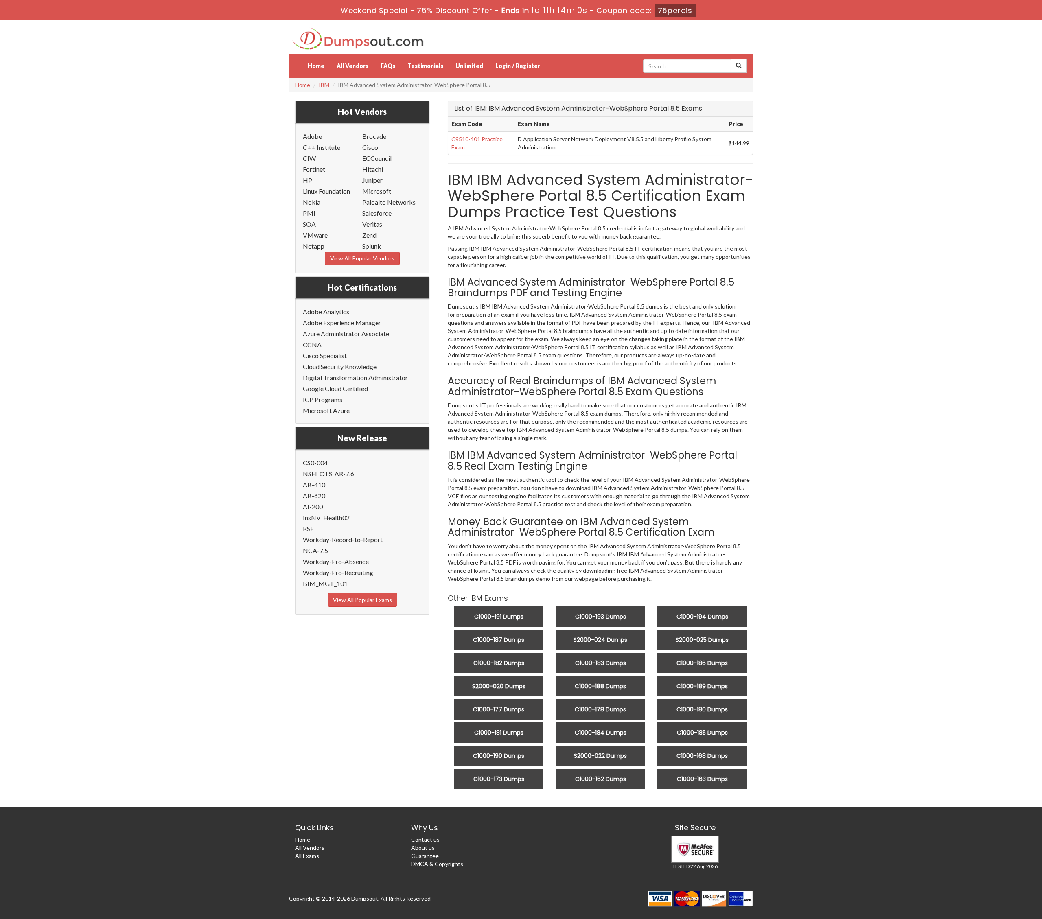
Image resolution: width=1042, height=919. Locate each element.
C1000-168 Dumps (702, 756)
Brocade (374, 136)
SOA (309, 224)
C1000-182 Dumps (498, 663)
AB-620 (314, 495)
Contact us (425, 839)
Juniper (372, 180)
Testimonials (425, 65)
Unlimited (469, 65)
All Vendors (352, 65)
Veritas (372, 224)
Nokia (311, 202)
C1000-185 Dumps (702, 733)
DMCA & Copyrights (437, 863)
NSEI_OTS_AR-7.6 (328, 473)
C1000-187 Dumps (498, 640)
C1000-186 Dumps (702, 663)
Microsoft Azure (326, 410)
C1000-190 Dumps (498, 756)
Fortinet (314, 169)
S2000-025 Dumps (702, 640)
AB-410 (314, 484)
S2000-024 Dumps (600, 640)
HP (307, 180)
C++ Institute (321, 147)
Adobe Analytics (326, 311)
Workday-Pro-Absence (336, 561)
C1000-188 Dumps (600, 686)
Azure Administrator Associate (346, 333)
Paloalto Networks (389, 202)
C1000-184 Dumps (600, 733)
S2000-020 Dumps (498, 686)
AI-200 (313, 506)
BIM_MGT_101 (325, 583)
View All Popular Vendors (362, 258)
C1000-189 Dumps (702, 686)
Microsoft (376, 191)
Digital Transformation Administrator (355, 377)
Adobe (312, 136)
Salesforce (377, 213)
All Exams (307, 855)
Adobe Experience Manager (342, 322)
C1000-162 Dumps (600, 779)
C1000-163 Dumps (702, 779)
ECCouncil (377, 158)
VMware (315, 235)
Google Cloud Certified (335, 388)
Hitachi (372, 169)
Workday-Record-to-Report (343, 539)
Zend (369, 235)
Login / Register (517, 65)
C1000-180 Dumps (702, 709)
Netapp (313, 246)
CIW (309, 158)
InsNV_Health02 (326, 517)
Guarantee (425, 855)
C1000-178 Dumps (600, 709)
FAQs (388, 65)
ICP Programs (322, 399)
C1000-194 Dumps (702, 617)
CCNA (312, 344)
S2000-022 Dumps (600, 756)
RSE (308, 528)
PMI (309, 213)
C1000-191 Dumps (498, 617)
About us (423, 847)
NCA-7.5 (315, 550)
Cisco (370, 147)
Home (316, 65)
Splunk (371, 246)
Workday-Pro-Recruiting (338, 572)
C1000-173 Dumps (498, 779)
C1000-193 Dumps (600, 617)
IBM (324, 84)
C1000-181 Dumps (498, 733)
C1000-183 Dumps (600, 663)
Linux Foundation (326, 191)
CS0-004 (315, 462)
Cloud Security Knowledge (340, 366)
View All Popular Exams (362, 599)
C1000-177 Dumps (498, 709)
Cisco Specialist (325, 355)
